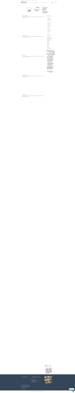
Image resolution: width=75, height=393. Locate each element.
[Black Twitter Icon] (42, 379)
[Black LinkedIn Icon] (42, 382)
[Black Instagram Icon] (42, 376)
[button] (32, 2)
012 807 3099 (36, 0)
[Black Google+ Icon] (42, 380)
